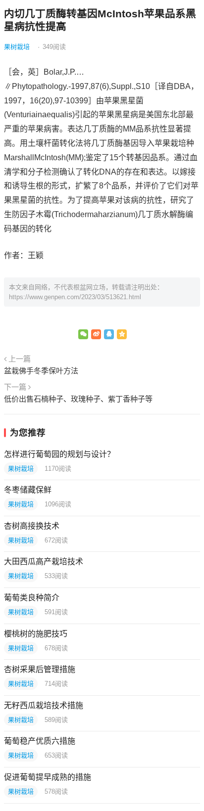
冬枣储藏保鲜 (27, 490)
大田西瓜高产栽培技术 (43, 561)
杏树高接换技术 (31, 526)
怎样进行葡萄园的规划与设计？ (59, 454)
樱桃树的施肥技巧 (35, 634)
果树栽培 (17, 47)
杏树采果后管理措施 (39, 669)
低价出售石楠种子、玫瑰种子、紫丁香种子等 (78, 399)
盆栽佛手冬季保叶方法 (41, 370)
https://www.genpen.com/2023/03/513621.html (75, 297)
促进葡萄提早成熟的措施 (47, 777)
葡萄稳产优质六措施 (39, 741)
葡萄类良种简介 (31, 597)
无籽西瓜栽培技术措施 (43, 705)
